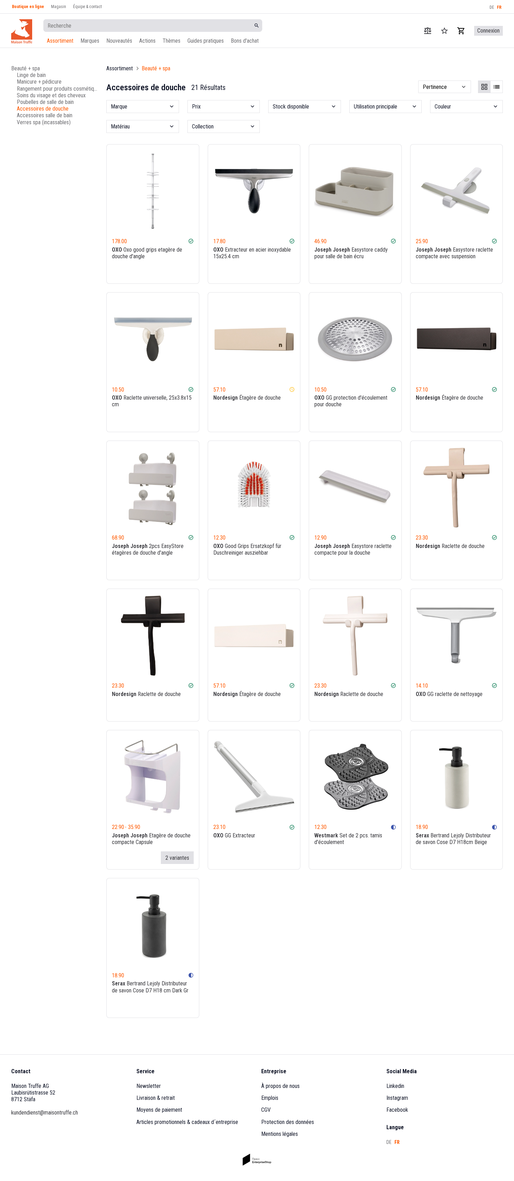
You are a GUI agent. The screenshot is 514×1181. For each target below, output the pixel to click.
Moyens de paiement (159, 1109)
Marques (89, 40)
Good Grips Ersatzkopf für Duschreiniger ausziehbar (247, 549)
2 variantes (177, 858)
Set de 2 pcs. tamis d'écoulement (348, 838)
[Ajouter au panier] (190, 272)
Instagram (397, 1098)
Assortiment (60, 40)
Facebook (397, 1109)
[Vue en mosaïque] (484, 86)
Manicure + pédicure (39, 81)
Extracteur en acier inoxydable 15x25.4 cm (252, 253)
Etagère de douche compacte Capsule (151, 838)
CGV (266, 1109)
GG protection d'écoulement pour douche (350, 401)
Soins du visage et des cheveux (51, 95)
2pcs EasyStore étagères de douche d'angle (148, 549)
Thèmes (171, 40)
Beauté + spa (25, 68)
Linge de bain (31, 75)
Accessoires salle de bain (44, 115)
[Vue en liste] (496, 86)
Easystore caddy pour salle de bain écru (351, 253)
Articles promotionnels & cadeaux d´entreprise (187, 1122)
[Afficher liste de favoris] (444, 31)
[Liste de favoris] (180, 272)
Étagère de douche (247, 397)
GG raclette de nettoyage (449, 694)
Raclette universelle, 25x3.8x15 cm (152, 401)
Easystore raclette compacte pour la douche (353, 549)
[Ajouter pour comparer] (170, 272)
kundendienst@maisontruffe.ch (44, 1112)
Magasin (58, 6)
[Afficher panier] (461, 31)
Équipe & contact (87, 6)
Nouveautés (119, 40)
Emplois (269, 1098)
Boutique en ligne (28, 6)
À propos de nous (280, 1086)
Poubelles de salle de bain (45, 102)
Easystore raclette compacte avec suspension (454, 253)
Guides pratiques (205, 40)
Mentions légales (279, 1134)
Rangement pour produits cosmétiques (57, 88)
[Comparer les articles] (427, 31)
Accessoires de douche (43, 108)
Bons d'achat (245, 40)
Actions (147, 40)
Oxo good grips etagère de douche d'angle (147, 253)
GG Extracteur (234, 835)
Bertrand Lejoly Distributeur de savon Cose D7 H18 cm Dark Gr (150, 986)
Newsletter (148, 1086)
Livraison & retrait (155, 1098)
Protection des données (287, 1122)
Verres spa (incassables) (44, 122)
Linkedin (395, 1086)
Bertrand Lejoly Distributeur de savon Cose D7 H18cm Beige (453, 838)
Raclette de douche (450, 546)
